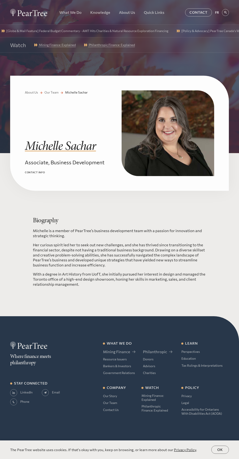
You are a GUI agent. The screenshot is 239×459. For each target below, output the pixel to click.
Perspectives (190, 352)
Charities (149, 373)
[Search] (225, 12)
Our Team (51, 92)
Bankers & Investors (117, 366)
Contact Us (111, 410)
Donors (148, 359)
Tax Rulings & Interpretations (202, 365)
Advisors (149, 366)
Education (188, 358)
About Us (31, 92)
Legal (185, 403)
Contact (198, 12)
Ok (220, 449)
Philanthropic (155, 351)
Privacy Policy (185, 450)
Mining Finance (116, 351)
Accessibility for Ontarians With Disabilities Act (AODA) (201, 411)
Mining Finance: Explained (153, 398)
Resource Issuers (115, 359)
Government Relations (119, 373)
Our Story (110, 396)
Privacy (186, 396)
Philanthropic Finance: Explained (155, 408)
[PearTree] (28, 12)
